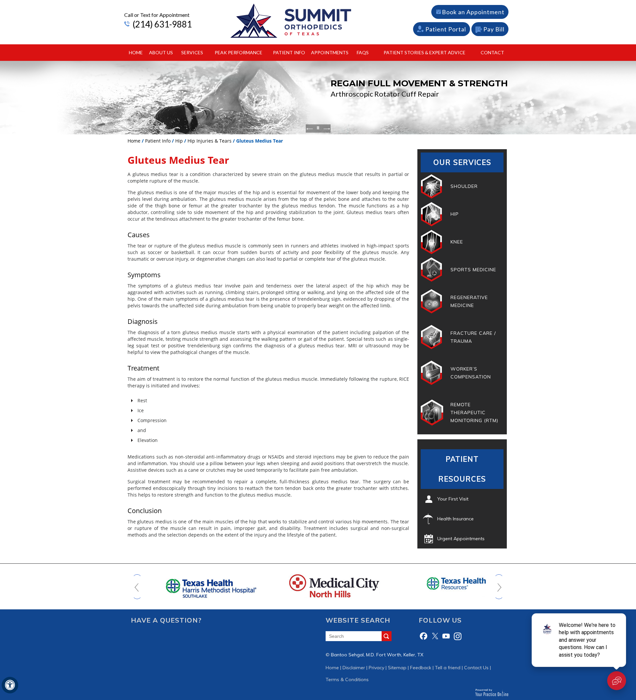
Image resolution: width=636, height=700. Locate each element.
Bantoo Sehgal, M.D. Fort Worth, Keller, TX (377, 655)
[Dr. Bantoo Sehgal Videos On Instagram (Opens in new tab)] (457, 636)
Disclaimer (354, 668)
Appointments (329, 52)
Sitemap (397, 668)
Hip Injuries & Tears (209, 141)
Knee (456, 242)
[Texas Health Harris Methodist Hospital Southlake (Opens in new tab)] (195, 585)
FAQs (363, 52)
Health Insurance (455, 519)
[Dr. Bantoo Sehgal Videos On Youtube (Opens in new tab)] (446, 636)
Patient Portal (445, 29)
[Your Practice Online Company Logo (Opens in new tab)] (491, 692)
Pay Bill (493, 29)
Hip (179, 141)
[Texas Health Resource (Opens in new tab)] (441, 583)
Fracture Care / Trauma (473, 337)
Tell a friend (447, 668)
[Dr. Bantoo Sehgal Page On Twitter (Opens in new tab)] (435, 636)
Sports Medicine (473, 270)
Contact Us (476, 668)
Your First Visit (452, 499)
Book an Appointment (473, 12)
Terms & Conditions (347, 679)
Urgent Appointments (461, 539)
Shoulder (464, 186)
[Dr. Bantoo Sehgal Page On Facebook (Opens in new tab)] (424, 636)
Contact (492, 52)
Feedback (420, 668)
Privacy (376, 668)
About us (161, 52)
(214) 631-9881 (162, 24)
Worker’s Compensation (470, 373)
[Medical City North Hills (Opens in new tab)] (318, 585)
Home (136, 52)
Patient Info (289, 52)
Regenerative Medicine (469, 301)
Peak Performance (238, 52)
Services (192, 52)
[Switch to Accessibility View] (10, 685)
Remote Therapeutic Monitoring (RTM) (474, 412)
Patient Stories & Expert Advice (424, 52)
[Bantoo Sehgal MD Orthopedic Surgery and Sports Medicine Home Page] (291, 20)
